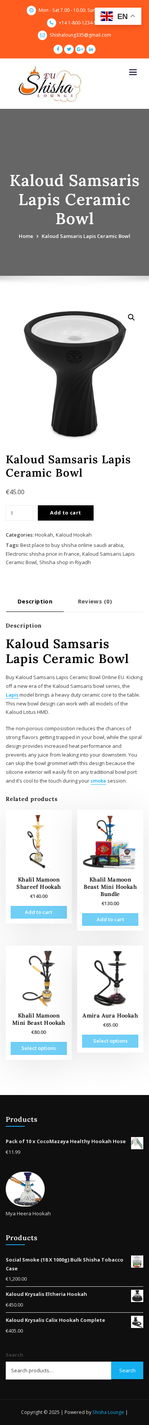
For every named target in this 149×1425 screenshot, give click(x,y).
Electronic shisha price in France (42, 553)
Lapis (12, 694)
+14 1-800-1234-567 (80, 22)
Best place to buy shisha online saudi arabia (71, 545)
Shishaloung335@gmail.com (80, 35)
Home (26, 236)
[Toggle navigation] (133, 72)
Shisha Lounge (108, 1412)
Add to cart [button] (38, 912)
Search (14, 1354)
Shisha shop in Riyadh (65, 562)
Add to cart (65, 512)
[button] (131, 317)
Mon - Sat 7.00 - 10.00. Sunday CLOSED (80, 10)
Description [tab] (35, 601)
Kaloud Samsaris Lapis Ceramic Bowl (86, 236)
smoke (98, 780)
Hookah (44, 534)
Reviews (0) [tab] (95, 601)
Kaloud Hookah (74, 534)
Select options (38, 1048)
